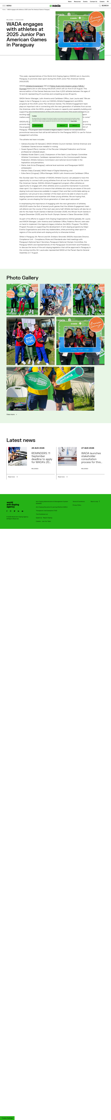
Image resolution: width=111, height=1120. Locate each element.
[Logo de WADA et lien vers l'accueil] (55, 5)
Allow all (74, 125)
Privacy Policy (77, 505)
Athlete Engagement (34, 86)
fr (108, 1)
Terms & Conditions (79, 501)
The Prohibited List (42, 514)
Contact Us (93, 1)
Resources (77, 1)
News (70, 1)
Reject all (62, 125)
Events (85, 1)
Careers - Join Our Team (43, 521)
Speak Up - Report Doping (44, 518)
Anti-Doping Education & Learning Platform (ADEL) (52, 507)
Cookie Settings (7, 1118)
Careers (102, 1)
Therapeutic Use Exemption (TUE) (46, 510)
